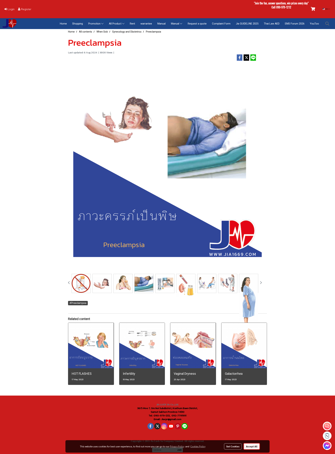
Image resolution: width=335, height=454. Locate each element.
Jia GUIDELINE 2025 (247, 23)
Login (10, 9)
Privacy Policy (177, 446)
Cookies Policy (197, 446)
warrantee (146, 23)
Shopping (77, 23)
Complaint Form (221, 23)
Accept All (251, 446)
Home (63, 23)
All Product (115, 23)
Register (25, 9)
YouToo (314, 23)
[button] (327, 23)
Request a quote (197, 23)
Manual (161, 23)
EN (326, 9)
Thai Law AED (272, 23)
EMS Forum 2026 (294, 23)
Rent (132, 23)
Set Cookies (232, 446)
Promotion (94, 23)
